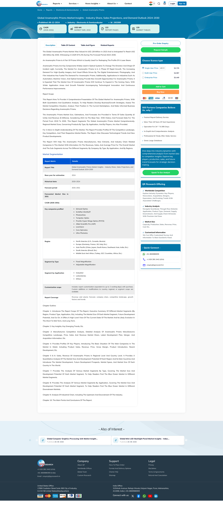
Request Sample (161, 50)
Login (172, 3)
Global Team (82, 472)
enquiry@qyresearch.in (155, 265)
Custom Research (84, 475)
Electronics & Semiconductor (67, 10)
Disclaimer (152, 468)
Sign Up (182, 3)
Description (50, 45)
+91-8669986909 (152, 254)
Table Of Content (68, 45)
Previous (37, 440)
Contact (128, 3)
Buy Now (160, 92)
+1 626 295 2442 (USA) (155, 259)
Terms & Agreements (156, 472)
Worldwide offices (84, 468)
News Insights (92, 3)
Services (74, 3)
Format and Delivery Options (120, 468)
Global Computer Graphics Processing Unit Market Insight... (72, 439)
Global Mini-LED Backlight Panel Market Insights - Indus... (144, 439)
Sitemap (112, 475)
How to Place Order (117, 465)
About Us (112, 3)
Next (186, 440)
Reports (57, 3)
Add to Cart (161, 87)
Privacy (151, 465)
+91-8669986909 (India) (46, 473)
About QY (81, 465)
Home (39, 10)
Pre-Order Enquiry (160, 43)
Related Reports (107, 45)
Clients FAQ (113, 472)
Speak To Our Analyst (160, 172)
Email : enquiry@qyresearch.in (48, 476)
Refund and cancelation (157, 475)
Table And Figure (88, 45)
